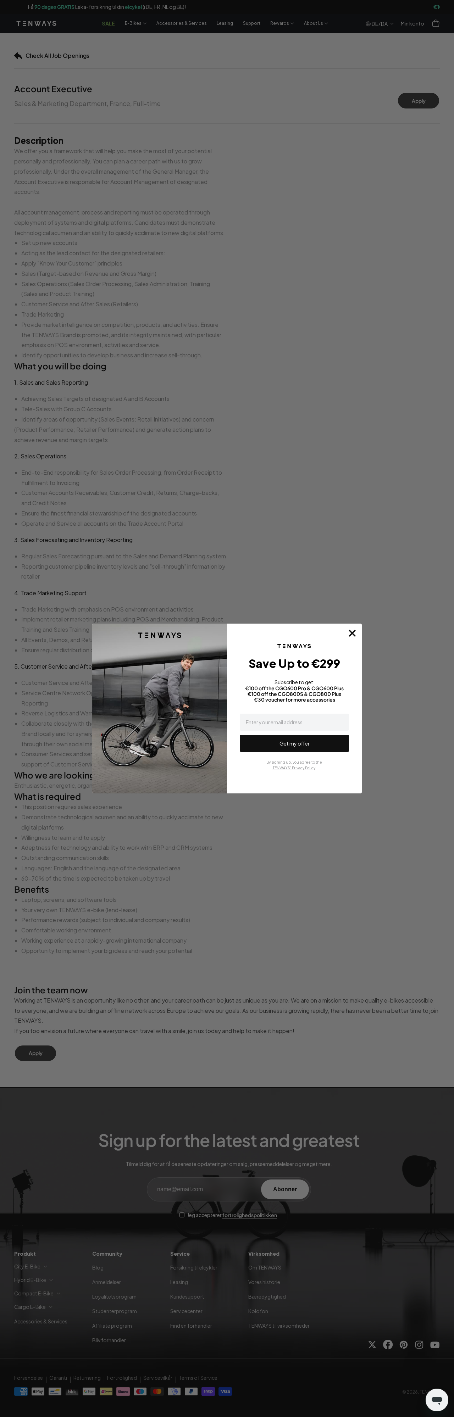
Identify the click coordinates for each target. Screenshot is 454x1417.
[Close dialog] (352, 633)
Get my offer (294, 743)
